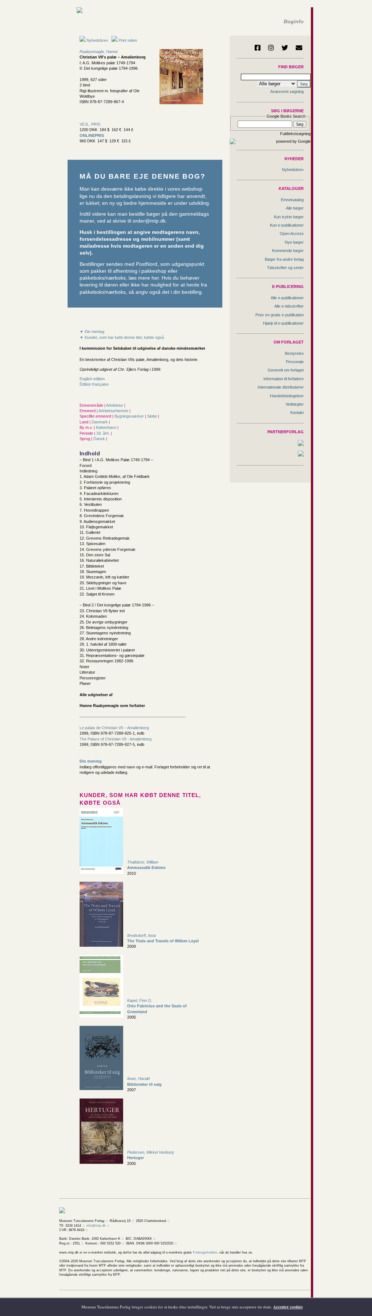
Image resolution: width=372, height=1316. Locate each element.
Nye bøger (294, 242)
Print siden (127, 40)
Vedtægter (295, 404)
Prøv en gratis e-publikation (279, 315)
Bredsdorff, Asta (141, 935)
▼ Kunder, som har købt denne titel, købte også (122, 337)
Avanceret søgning (287, 91)
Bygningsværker (129, 416)
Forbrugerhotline (205, 1252)
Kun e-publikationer (287, 225)
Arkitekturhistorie (113, 411)
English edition (92, 379)
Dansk (99, 438)
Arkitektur (115, 405)
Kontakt (297, 412)
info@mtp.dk (96, 1225)
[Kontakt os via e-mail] (299, 47)
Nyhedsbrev (96, 40)
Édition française (94, 384)
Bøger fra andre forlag (284, 259)
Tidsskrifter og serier (285, 267)
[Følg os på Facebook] (257, 47)
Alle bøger (295, 208)
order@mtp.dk (149, 221)
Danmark (100, 422)
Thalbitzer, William (142, 862)
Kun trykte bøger (289, 217)
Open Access (292, 233)
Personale (295, 362)
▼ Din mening (92, 331)
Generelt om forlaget (286, 370)
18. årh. (103, 433)
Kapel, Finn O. (139, 1000)
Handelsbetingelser (287, 396)
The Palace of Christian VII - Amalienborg (115, 739)
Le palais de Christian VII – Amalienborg (114, 728)
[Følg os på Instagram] (271, 47)
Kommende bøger (288, 250)
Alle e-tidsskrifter (289, 306)
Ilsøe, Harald (138, 1078)
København (106, 427)
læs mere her (144, 278)
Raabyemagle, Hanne (99, 51)
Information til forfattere (283, 379)
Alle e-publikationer (287, 298)
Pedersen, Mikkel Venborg (150, 1152)
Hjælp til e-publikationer (283, 323)
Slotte (152, 416)
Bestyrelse (294, 353)
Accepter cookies (288, 1307)
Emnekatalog (292, 200)
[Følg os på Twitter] (285, 47)
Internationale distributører (281, 387)
